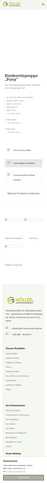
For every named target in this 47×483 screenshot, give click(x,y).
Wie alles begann (13, 410)
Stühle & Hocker (12, 358)
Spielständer (11, 380)
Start (6, 85)
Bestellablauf (11, 437)
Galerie (9, 446)
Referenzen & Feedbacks (16, 433)
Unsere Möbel (12, 354)
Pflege (8, 389)
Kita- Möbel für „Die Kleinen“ (18, 376)
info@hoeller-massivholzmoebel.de (27, 328)
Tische (8, 367)
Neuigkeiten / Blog (13, 442)
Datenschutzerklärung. (16, 471)
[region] (23, 470)
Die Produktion (12, 419)
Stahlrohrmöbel (12, 371)
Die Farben (10, 428)
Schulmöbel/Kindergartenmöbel (20, 85)
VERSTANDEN (23, 477)
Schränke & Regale (13, 385)
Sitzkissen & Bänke (13, 362)
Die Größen (10, 424)
